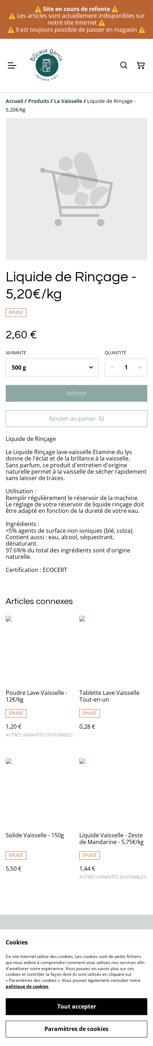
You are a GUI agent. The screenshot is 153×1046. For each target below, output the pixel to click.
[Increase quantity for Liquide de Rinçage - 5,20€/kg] (140, 367)
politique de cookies (27, 986)
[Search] (123, 65)
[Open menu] (12, 65)
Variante (16, 352)
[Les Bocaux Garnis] (46, 65)
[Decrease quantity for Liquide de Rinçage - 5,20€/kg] (112, 367)
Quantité (115, 352)
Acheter (76, 393)
